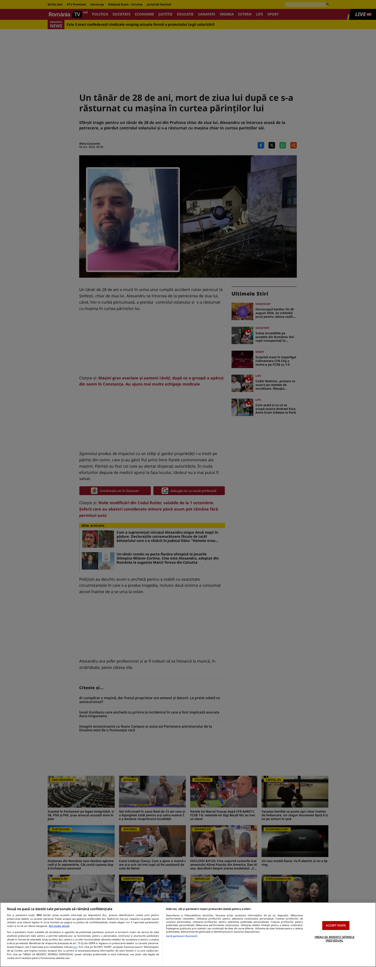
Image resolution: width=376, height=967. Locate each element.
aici (75, 947)
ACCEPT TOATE (336, 925)
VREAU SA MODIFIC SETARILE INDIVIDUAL (334, 938)
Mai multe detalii (59, 926)
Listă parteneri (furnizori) (181, 936)
